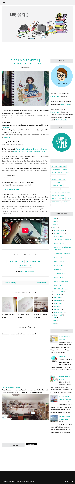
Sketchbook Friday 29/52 (9, 316)
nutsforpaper (55, 192)
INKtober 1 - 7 (58, 285)
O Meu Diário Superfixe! (61, 289)
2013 (54, 324)
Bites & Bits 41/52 (59, 265)
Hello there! (62, 356)
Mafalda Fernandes (65, 104)
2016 (54, 227)
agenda (54, 179)
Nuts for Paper (54, 96)
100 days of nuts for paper (59, 166)
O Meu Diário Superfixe (12, 190)
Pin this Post (26, 266)
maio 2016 (57, 303)
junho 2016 (57, 300)
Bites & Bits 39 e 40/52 (61, 281)
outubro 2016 (58, 236)
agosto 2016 (58, 295)
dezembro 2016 (59, 230)
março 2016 (57, 309)
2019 (54, 219)
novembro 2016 (59, 233)
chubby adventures (57, 185)
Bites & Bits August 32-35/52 (41, 316)
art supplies (61, 179)
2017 (54, 224)
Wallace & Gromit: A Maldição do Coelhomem (31, 149)
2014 (54, 321)
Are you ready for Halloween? (63, 239)
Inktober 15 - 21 (59, 261)
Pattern (54, 172)
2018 (54, 222)
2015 (54, 318)
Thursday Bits (61, 175)
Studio (53, 175)
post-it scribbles (56, 201)
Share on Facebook (16, 261)
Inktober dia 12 (58, 277)
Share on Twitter (36, 261)
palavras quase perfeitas (58, 195)
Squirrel (68, 172)
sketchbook (30, 271)
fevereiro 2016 (58, 312)
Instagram (5, 127)
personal (24, 271)
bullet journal (56, 182)
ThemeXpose (19, 481)
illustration (65, 188)
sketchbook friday (57, 205)
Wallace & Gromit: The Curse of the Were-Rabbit (29, 151)
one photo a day (66, 192)
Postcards (61, 172)
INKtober (64, 169)
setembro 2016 (59, 292)
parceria (54, 198)
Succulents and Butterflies (62, 253)
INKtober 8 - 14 (58, 269)
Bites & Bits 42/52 (59, 257)
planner (69, 198)
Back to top (67, 481)
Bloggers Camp (56, 169)
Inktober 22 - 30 (59, 243)
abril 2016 (57, 306)
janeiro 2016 (58, 315)
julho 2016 (57, 297)
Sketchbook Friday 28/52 (25, 316)
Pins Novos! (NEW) (59, 273)
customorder (55, 188)
